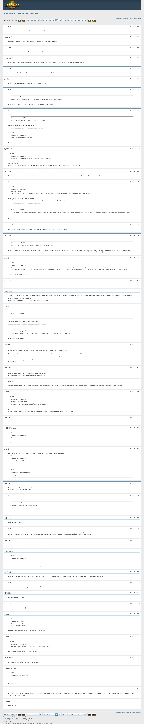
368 (75, 20)
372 (79, 20)
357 (41, 20)
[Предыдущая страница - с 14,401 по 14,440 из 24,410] (24, 20)
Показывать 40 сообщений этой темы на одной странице (128, 18)
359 (47, 20)
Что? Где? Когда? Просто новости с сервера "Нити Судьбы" (20, 13)
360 (50, 20)
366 (69, 20)
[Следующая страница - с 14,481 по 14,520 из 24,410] (90, 20)
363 (60, 20)
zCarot (10, 721)
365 (66, 20)
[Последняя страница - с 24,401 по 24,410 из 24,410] (94, 20)
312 (32, 20)
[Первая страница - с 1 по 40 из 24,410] (19, 20)
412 (82, 20)
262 (28, 20)
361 (54, 20)
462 (85, 20)
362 (57, 20)
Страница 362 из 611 (11, 20)
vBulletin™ (12, 718)
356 (38, 20)
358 (44, 20)
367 (72, 20)
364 (63, 20)
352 (35, 20)
